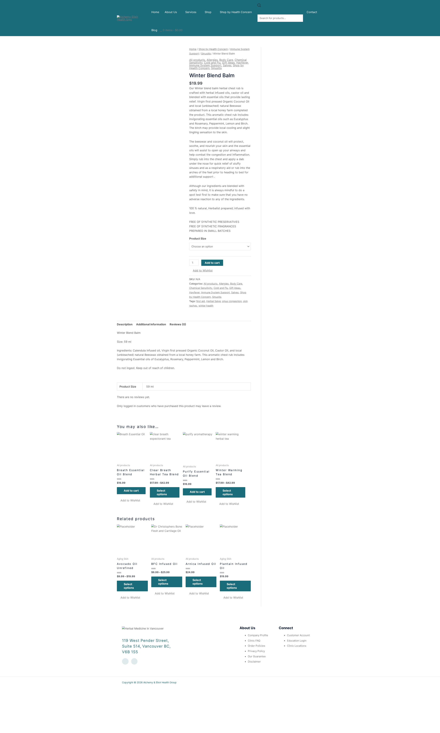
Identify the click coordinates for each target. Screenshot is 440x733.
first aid (200, 301)
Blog (154, 30)
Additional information (151, 324)
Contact (312, 12)
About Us (171, 12)
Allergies (212, 60)
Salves (227, 65)
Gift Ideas (228, 62)
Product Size (197, 238)
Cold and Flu (212, 62)
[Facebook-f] (125, 661)
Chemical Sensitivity (200, 287)
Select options (162, 492)
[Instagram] (134, 661)
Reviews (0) (178, 324)
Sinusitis (206, 53)
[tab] (125, 324)
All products (197, 60)
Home (155, 12)
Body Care (226, 60)
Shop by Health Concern (236, 12)
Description (125, 324)
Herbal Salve (213, 301)
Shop (208, 12)
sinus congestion (232, 301)
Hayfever (242, 62)
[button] (201, 270)
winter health (206, 305)
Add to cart (212, 262)
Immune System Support (205, 65)
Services (190, 12)
